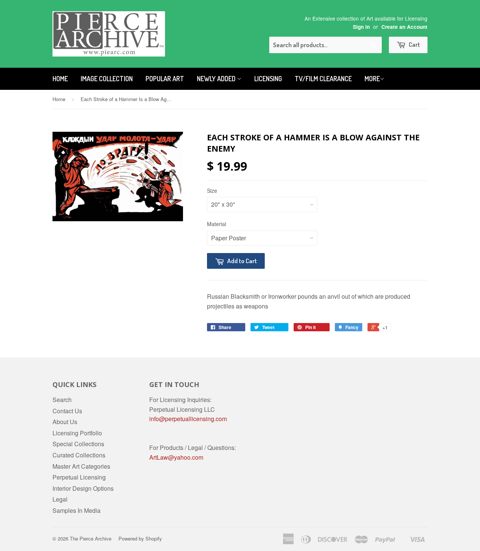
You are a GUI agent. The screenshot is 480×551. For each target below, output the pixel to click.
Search (62, 399)
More (372, 78)
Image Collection (107, 78)
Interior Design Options (83, 488)
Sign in (361, 26)
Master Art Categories (81, 466)
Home (60, 78)
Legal (60, 499)
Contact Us (67, 411)
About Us (64, 421)
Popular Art (165, 78)
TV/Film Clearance (323, 78)
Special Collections (78, 443)
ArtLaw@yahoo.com (176, 457)
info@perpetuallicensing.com (188, 418)
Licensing (268, 78)
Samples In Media (76, 510)
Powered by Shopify (140, 538)
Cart (414, 44)
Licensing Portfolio (77, 433)
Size (212, 190)
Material (216, 224)
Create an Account (404, 26)
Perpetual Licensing (79, 477)
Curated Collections (78, 455)
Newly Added (217, 78)
